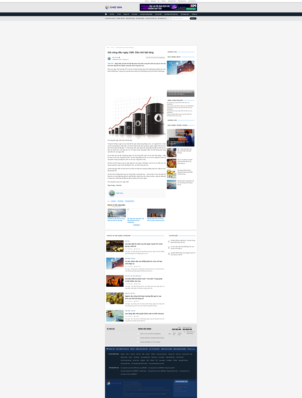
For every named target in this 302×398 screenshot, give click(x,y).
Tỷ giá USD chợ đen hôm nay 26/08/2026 (183, 105)
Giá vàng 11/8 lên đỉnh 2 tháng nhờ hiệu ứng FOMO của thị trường (185, 172)
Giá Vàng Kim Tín (162, 18)
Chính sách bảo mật (142, 349)
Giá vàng (134, 14)
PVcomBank (161, 357)
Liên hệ (132, 349)
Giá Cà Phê (158, 14)
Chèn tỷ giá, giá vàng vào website (150, 333)
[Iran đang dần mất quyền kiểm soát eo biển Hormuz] (115, 316)
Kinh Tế (127, 293)
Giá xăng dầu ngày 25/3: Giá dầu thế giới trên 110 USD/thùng (135, 220)
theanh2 (137, 301)
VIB (156, 360)
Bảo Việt (138, 354)
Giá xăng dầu (120, 201)
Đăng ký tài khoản (172, 1)
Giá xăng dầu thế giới (129, 201)
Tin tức (112, 14)
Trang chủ (111, 349)
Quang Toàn (138, 283)
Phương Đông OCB (145, 357)
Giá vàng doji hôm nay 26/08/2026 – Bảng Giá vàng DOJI (161, 367)
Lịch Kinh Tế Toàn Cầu (151, 18)
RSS (170, 334)
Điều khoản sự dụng (179, 349)
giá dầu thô (113, 201)
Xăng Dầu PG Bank (183, 360)
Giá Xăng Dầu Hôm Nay (171, 14)
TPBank (152, 360)
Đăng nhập (153, 1)
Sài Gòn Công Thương (126, 360)
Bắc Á (127, 354)
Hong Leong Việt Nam (162, 354)
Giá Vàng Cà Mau (140, 18)
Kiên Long (178, 354)
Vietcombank (162, 360)
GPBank (153, 354)
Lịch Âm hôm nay (192, 1)
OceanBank (136, 357)
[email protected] (138, 386)
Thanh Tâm (137, 249)
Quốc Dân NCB (179, 357)
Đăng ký (146, 1)
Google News (180, 333)
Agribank (123, 354)
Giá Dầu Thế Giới (120, 18)
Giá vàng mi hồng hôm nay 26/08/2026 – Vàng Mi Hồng (133, 371)
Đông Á (148, 354)
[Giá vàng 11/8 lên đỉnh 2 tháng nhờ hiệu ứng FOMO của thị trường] (171, 173)
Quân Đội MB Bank (170, 357)
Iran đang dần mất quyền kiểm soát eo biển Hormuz (144, 313)
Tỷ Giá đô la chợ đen (110, 18)
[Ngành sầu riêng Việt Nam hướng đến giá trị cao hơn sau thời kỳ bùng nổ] (115, 300)
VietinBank (169, 360)
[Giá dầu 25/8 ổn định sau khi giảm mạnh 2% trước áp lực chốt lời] (115, 247)
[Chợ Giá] (114, 7)
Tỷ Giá (119, 14)
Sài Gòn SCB (136, 360)
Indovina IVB (171, 354)
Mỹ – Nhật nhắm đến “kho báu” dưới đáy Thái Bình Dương (185, 151)
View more (136, 225)
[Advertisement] (151, 32)
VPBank (175, 360)
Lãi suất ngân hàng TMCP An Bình (139, 363)
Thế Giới (127, 258)
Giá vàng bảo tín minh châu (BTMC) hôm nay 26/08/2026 (134, 367)
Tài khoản (163, 1)
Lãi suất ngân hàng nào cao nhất (156, 363)
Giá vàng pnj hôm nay (184, 371)
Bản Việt (133, 354)
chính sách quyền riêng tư (159, 390)
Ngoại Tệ (126, 14)
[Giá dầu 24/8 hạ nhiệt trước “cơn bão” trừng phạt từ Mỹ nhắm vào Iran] (115, 282)
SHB (148, 360)
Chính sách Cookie (166, 349)
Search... (193, 18)
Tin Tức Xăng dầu (136, 276)
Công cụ (194, 14)
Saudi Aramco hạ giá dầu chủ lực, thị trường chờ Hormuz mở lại (186, 182)
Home (108, 47)
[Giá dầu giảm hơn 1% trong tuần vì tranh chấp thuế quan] (156, 213)
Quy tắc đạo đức (154, 349)
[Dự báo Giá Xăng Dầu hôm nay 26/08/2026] (180, 138)
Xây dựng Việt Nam (125, 363)
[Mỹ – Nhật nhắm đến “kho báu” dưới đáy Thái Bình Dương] (171, 152)
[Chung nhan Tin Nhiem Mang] (190, 332)
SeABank (143, 360)
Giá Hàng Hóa (185, 14)
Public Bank (154, 357)
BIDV (143, 354)
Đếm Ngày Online (182, 1)
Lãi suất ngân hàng (146, 14)
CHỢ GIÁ (110, 63)
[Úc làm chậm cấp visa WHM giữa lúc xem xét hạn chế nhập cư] (180, 68)
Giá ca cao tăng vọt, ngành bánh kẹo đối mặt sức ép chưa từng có (185, 161)
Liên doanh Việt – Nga (187, 354)
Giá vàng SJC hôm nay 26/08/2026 (129, 374)
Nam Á (130, 357)
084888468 (127, 386)
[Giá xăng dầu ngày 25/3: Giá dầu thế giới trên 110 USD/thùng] (136, 213)
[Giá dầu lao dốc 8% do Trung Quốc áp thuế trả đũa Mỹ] (117, 213)
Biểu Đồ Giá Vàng (130, 18)
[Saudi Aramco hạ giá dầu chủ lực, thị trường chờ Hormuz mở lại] (171, 184)
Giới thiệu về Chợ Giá (122, 349)
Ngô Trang (119, 193)
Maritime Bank (124, 357)
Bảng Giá (174, 333)
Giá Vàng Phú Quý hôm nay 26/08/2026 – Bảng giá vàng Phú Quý (163, 371)
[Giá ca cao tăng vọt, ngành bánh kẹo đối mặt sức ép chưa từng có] (171, 163)
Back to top (191, 349)
